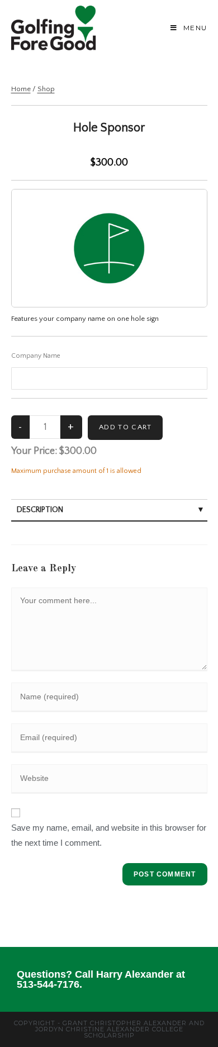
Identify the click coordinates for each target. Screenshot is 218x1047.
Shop (46, 89)
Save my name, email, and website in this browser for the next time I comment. (108, 835)
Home (21, 89)
